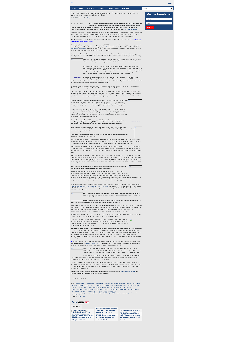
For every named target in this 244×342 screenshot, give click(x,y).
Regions (125, 8)
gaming (87, 285)
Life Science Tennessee (91, 289)
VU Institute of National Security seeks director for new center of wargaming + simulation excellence (107, 311)
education (74, 285)
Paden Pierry (114, 289)
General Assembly (96, 285)
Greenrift (74, 287)
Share (75, 302)
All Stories (90, 8)
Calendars (101, 8)
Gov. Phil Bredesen (133, 285)
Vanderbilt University (123, 293)
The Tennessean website (128, 271)
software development (78, 291)
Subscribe (150, 27)
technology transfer (110, 291)
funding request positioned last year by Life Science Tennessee (90, 186)
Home (74, 8)
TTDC (113, 293)
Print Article (76, 307)
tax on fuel (109, 47)
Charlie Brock (109, 283)
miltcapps (88, 17)
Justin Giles (127, 287)
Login (170, 3)
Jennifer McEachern (116, 287)
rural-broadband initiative (78, 48)
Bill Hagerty (99, 283)
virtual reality (134, 293)
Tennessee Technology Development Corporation (86, 293)
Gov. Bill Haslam (108, 285)
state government (92, 291)
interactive (105, 287)
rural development (133, 289)
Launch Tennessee (77, 289)
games (81, 285)
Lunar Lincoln (104, 289)
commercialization (119, 283)
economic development (133, 283)
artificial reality (79, 283)
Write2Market (76, 295)
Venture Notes (113, 8)
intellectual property (95, 287)
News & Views (82, 296)
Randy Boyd (122, 289)
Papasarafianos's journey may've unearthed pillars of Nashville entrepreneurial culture (82, 318)
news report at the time (130, 29)
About (81, 8)
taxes (100, 291)
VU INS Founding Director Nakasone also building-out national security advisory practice (80, 313)
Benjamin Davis (90, 283)
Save (87, 302)
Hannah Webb (83, 287)
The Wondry (106, 293)
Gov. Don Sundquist (120, 285)
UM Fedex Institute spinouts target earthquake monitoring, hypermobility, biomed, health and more (130, 317)
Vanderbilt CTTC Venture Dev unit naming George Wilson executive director (106, 318)
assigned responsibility (93, 243)
